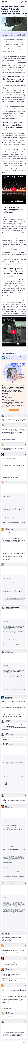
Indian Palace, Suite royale (19, 149)
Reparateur (7, 651)
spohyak (7, 563)
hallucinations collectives (14, 60)
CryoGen (7, 454)
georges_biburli (8, 415)
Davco (6, 743)
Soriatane (7, 933)
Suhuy (6, 794)
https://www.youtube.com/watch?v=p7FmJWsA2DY (13, 628)
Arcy (6, 528)
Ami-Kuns (7, 444)
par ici (23, 72)
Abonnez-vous (14, 410)
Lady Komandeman (9, 957)
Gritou (6, 733)
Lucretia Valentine (9, 697)
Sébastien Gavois (7, 33)
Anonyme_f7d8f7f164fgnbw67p (12, 607)
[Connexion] (22, 2)
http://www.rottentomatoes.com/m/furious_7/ (14, 522)
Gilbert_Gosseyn (8, 883)
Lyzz (6, 806)
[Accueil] (4, 2)
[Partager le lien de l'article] (3, 1043)
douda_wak (7, 720)
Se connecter (8, 358)
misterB (6, 481)
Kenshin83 (7, 425)
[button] (25, 2)
